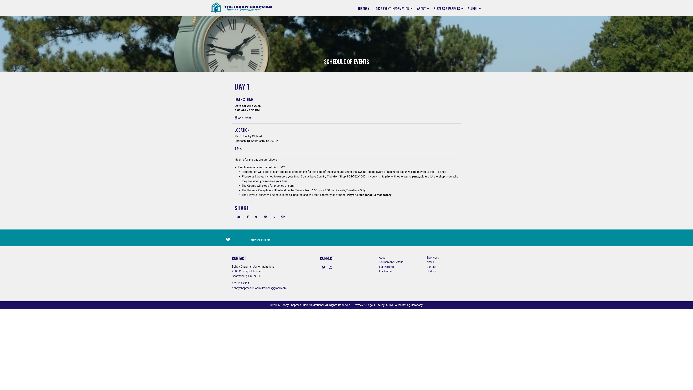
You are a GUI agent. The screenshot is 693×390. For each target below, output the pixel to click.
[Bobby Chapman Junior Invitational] (241, 7)
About (421, 8)
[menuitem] (363, 8)
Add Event (244, 118)
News (430, 262)
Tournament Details (391, 262)
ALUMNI (473, 8)
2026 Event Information (392, 8)
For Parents (387, 266)
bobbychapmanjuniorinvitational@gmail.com (259, 288)
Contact (432, 266)
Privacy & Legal (363, 305)
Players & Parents (447, 8)
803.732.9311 (240, 283)
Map (239, 148)
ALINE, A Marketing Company (404, 305)
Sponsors (433, 257)
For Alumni (386, 271)
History (363, 8)
